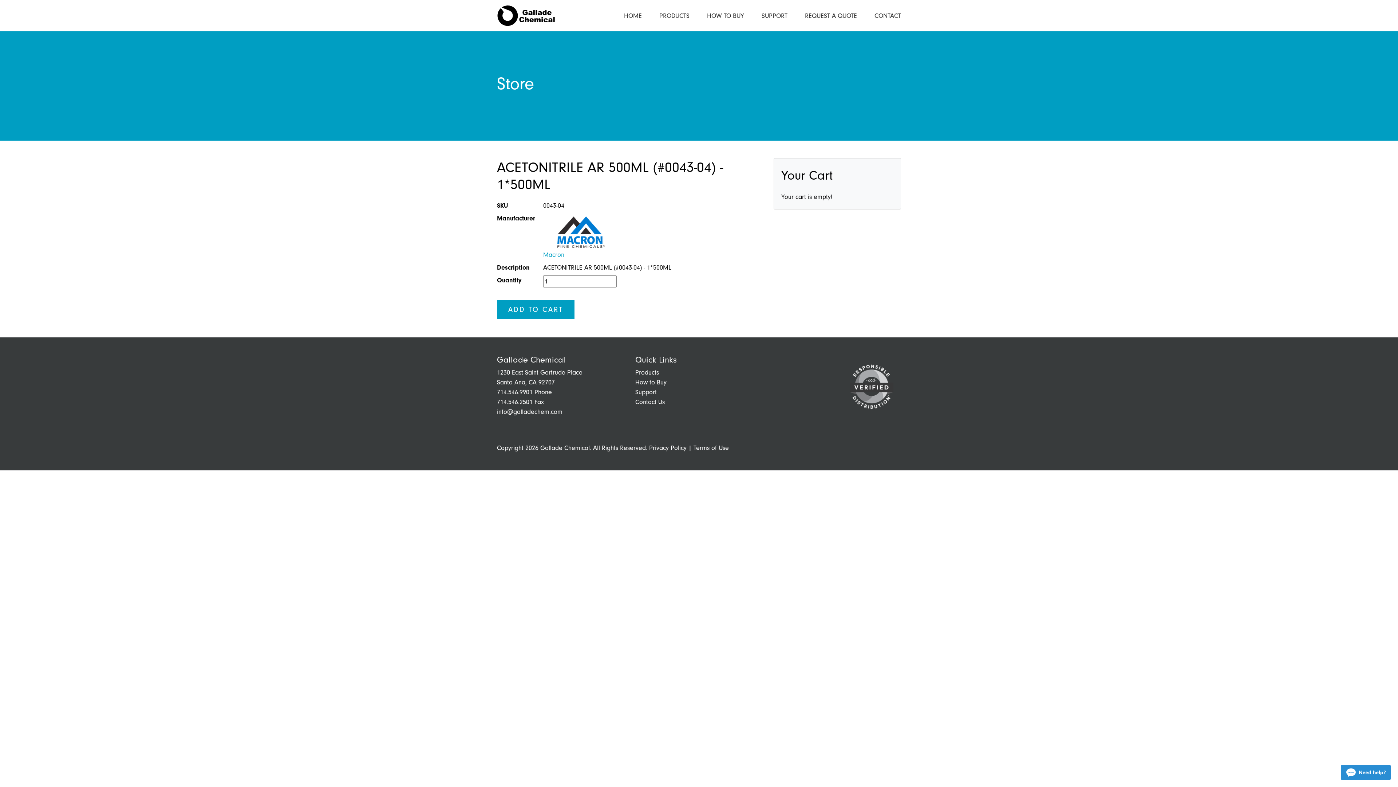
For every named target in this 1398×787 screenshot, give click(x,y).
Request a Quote (831, 16)
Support (774, 16)
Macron (553, 255)
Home (633, 16)
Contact (887, 16)
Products (674, 16)
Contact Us (650, 402)
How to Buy (725, 16)
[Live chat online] (1366, 772)
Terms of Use (711, 448)
